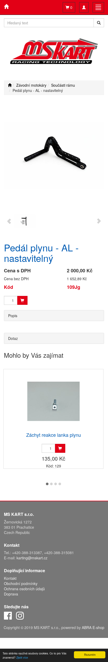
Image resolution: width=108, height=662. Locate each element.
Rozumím (89, 655)
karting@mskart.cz (32, 557)
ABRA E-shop (93, 627)
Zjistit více (22, 657)
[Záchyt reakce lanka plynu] (53, 401)
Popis (12, 315)
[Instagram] (20, 614)
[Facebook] (8, 614)
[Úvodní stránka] (10, 85)
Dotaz (13, 338)
